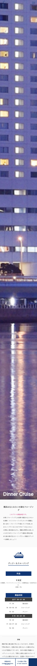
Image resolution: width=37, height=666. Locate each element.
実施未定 (7, 663)
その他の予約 (22, 662)
